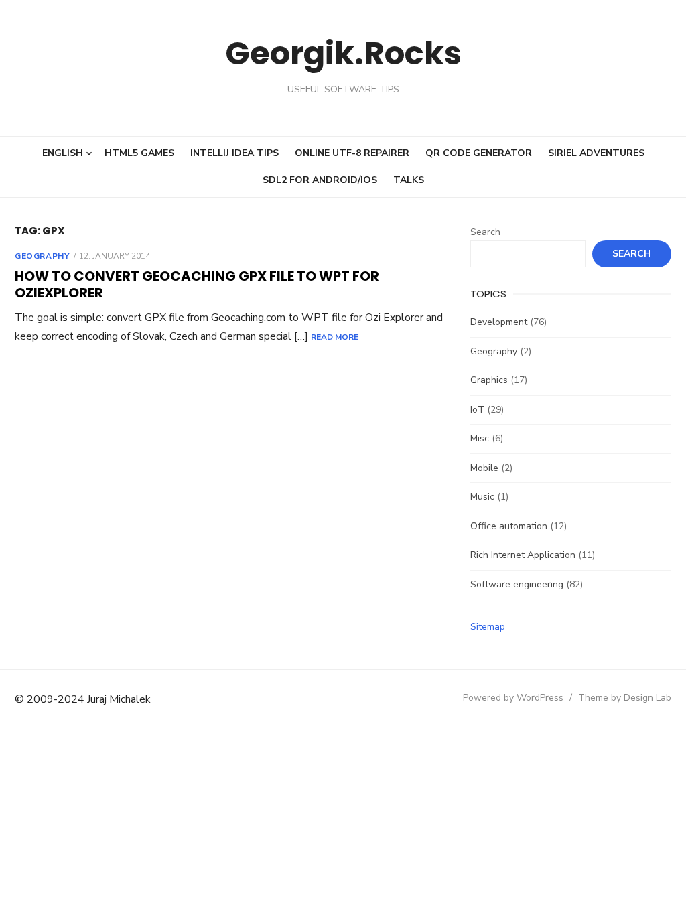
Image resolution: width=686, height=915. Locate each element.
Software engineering (516, 584)
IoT (477, 409)
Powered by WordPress (513, 697)
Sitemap (487, 626)
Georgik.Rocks (343, 53)
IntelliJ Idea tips (234, 153)
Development (498, 321)
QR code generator (478, 153)
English (62, 153)
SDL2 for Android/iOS (320, 179)
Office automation (508, 526)
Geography (42, 256)
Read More (334, 337)
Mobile (484, 468)
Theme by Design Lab (624, 697)
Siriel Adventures (596, 153)
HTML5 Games (139, 153)
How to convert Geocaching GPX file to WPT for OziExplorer (197, 284)
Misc (479, 438)
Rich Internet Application (522, 555)
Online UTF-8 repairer (352, 153)
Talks (408, 179)
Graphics (489, 380)
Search (485, 232)
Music (482, 496)
